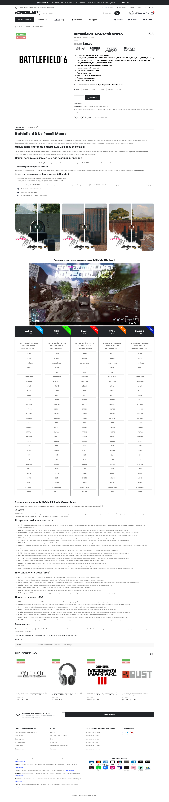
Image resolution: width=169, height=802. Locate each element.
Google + (86, 117)
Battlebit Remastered (57, 770)
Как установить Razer (91, 736)
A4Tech (82, 106)
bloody (109, 109)
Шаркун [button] (118, 89)
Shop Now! (125, 2)
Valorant (52, 759)
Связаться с (53, 749)
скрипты (80, 112)
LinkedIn (82, 117)
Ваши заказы (19, 736)
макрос (134, 109)
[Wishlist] (147, 13)
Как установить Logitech (92, 732)
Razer (91, 106)
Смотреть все (19, 761)
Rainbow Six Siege (73, 759)
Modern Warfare (42, 759)
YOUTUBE (148, 20)
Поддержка (53, 742)
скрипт (75, 112)
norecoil (119, 109)
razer (124, 109)
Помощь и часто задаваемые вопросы (26, 732)
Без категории (104, 106)
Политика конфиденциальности (59, 746)
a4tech (80, 109)
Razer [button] (93, 89)
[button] (150, 654)
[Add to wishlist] (46, 693)
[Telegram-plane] (127, 732)
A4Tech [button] (110, 89)
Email (89, 117)
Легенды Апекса (61, 759)
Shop (62, 20)
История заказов (20, 742)
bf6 (105, 109)
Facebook (75, 117)
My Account (122, 7)
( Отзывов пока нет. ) (88, 38)
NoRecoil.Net (42, 20)
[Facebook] (146, 7)
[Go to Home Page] (15, 27)
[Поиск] (117, 13)
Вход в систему (19, 749)
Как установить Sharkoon (93, 749)
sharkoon (129, 109)
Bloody (87, 106)
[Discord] (122, 732)
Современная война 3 (28, 759)
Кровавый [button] (101, 89)
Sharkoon (97, 106)
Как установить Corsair (92, 739)
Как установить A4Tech (92, 746)
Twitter (78, 117)
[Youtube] (149, 7)
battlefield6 (100, 109)
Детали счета (19, 746)
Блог (51, 739)
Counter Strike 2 (33, 770)
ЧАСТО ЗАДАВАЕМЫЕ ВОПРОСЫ (60, 736)
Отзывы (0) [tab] (33, 127)
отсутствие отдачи (147, 109)
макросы (139, 109)
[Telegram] (152, 7)
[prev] (149, 33)
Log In (139, 7)
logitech (114, 109)
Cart (132, 7)
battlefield (86, 109)
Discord (119, 20)
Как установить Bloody (92, 742)
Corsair (27, 693)
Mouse (76, 89)
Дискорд (52, 732)
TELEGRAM (133, 20)
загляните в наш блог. (69, 635)
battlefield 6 (92, 109)
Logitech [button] (85, 89)
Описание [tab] (19, 127)
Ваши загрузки (19, 739)
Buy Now (93, 98)
